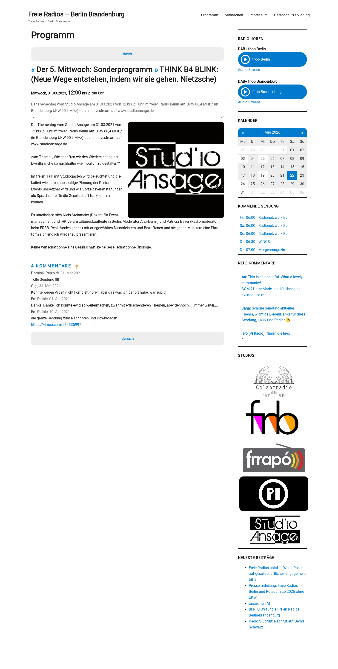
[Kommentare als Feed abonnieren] (127, 267)
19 (263, 175)
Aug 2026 (272, 132)
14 (282, 167)
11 (253, 167)
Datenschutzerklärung (292, 15)
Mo (243, 141)
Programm (209, 15)
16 (302, 167)
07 (282, 158)
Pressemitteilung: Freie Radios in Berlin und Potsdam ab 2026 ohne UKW (276, 591)
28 (253, 150)
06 (272, 158)
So (302, 141)
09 (302, 158)
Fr (282, 141)
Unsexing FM (259, 603)
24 (243, 184)
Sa (292, 141)
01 (292, 150)
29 (263, 150)
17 (243, 175)
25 (253, 184)
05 (263, 158)
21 (282, 175)
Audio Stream (249, 69)
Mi (263, 141)
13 (272, 167)
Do (272, 141)
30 (272, 150)
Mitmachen (234, 15)
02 (302, 150)
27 (243, 150)
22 (292, 175)
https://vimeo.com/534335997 (56, 324)
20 (272, 175)
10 (243, 167)
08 (292, 158)
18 (253, 175)
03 (243, 158)
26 (263, 184)
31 (282, 150)
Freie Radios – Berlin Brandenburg (76, 14)
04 (253, 158)
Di (253, 141)
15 (292, 167)
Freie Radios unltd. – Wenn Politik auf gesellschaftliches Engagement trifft (277, 574)
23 (302, 175)
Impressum (258, 15)
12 (263, 167)
